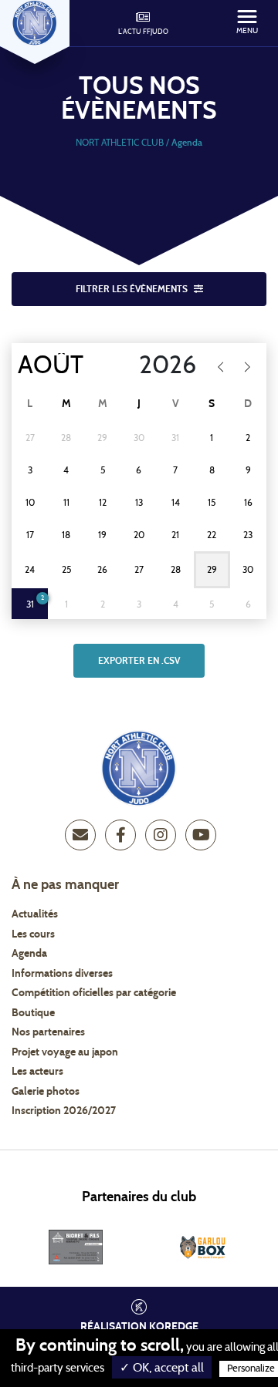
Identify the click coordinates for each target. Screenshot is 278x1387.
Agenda (29, 953)
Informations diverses (62, 973)
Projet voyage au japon (65, 1052)
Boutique (33, 1013)
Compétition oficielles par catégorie (94, 993)
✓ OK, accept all (162, 1368)
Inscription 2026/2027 (64, 1111)
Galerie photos (46, 1091)
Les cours (33, 934)
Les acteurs (37, 1071)
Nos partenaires (48, 1032)
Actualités (35, 914)
